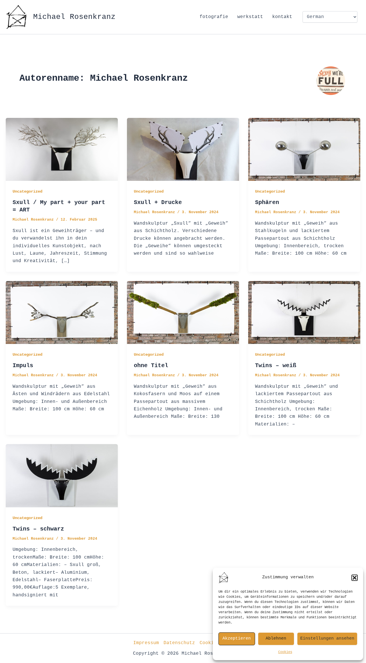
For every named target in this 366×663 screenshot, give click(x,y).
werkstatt (250, 16)
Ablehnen (276, 638)
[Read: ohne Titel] (183, 312)
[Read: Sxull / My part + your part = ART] (62, 149)
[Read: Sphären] (304, 149)
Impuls (23, 365)
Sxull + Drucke (158, 202)
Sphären (267, 202)
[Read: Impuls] (62, 312)
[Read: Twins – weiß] (304, 312)
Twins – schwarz (38, 529)
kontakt (282, 16)
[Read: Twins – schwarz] (62, 475)
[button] (354, 578)
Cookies (285, 652)
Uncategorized (27, 191)
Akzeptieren (236, 638)
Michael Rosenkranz (74, 17)
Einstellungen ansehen (327, 638)
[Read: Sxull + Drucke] (183, 149)
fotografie (214, 16)
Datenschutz (179, 643)
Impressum (146, 643)
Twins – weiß (275, 365)
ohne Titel (151, 365)
